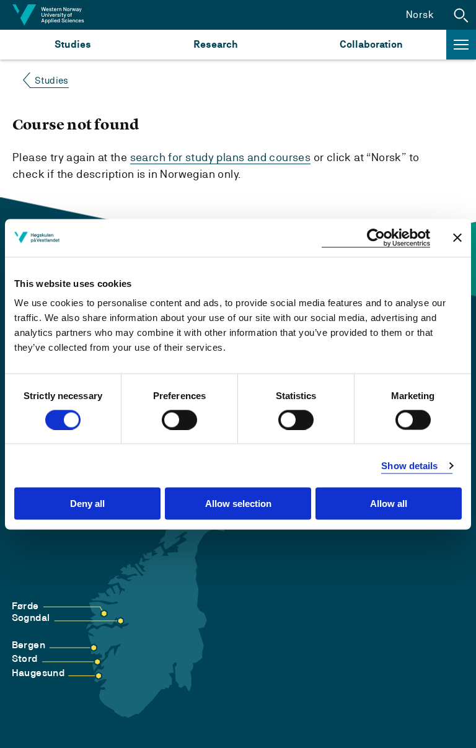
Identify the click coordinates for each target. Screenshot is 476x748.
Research (215, 44)
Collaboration (371, 44)
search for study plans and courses (220, 157)
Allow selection (238, 503)
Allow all (388, 503)
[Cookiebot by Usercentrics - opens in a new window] (376, 237)
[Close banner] (457, 238)
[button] (461, 15)
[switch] (179, 419)
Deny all (87, 503)
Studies (73, 44)
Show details (409, 465)
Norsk (420, 14)
